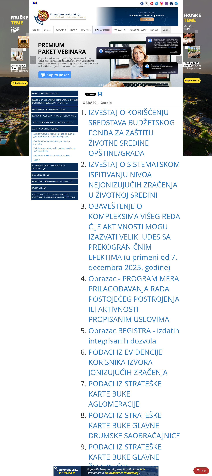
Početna (35, 30)
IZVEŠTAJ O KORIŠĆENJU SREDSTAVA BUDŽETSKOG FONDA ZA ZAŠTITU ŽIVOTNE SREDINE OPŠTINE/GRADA (131, 132)
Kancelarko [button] (120, 30)
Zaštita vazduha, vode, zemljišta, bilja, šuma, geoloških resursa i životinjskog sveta (54, 135)
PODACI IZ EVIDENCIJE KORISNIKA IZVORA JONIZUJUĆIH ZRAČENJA (128, 362)
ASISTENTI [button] (105, 30)
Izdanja (73, 30)
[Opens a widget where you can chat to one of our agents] (201, 471)
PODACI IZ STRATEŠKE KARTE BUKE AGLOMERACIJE (125, 394)
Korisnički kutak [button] (138, 30)
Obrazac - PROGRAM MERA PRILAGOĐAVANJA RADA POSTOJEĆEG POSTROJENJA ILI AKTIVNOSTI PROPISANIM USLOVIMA (133, 299)
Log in (166, 30)
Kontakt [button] (154, 30)
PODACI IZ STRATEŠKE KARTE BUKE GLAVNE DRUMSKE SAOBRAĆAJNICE (134, 425)
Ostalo (36, 159)
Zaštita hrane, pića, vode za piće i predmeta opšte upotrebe (54, 149)
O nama (47, 30)
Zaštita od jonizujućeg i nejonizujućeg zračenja (51, 142)
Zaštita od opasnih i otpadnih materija (52, 155)
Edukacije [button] (85, 30)
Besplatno (61, 30)
